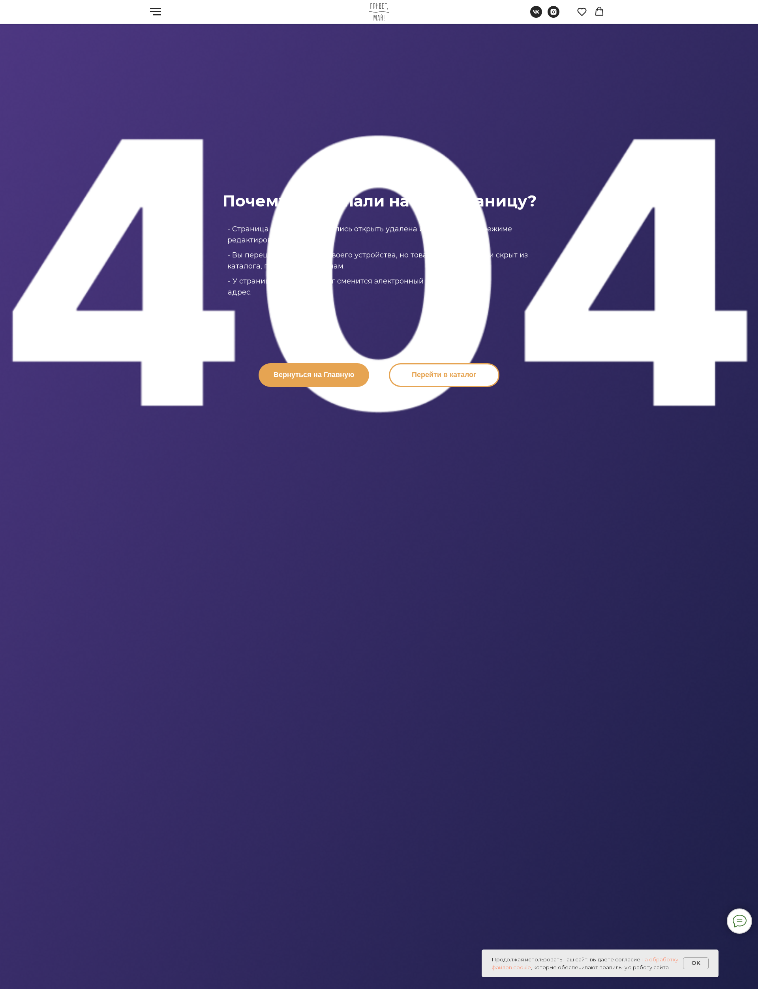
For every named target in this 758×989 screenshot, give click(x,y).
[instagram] (553, 15)
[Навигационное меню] (155, 12)
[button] (582, 11)
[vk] (536, 15)
